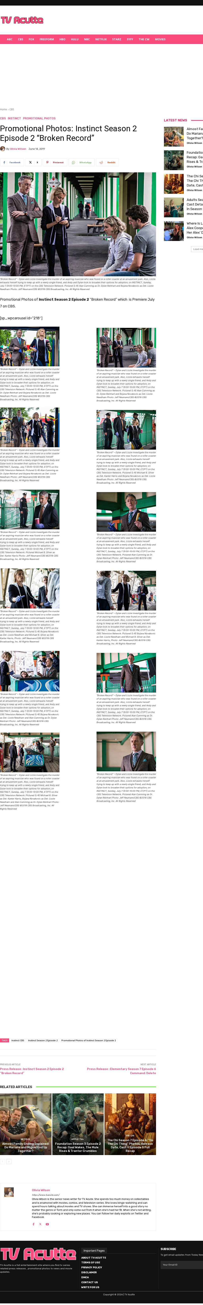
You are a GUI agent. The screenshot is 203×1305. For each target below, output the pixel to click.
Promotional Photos (39, 118)
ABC (9, 39)
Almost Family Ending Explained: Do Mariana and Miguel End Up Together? (25, 1147)
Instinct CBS (17, 1040)
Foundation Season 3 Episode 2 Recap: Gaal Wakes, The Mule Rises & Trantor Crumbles (78, 1147)
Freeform (47, 39)
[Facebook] (33, 1223)
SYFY (130, 39)
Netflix (101, 39)
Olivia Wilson (18, 149)
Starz (116, 39)
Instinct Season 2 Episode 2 (42, 1040)
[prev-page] (2, 1161)
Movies (160, 39)
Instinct (14, 118)
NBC (87, 39)
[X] (40, 1223)
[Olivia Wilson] (3, 148)
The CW (144, 39)
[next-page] (8, 1161)
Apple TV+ (77, 1139)
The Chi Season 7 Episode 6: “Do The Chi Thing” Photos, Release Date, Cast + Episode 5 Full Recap (130, 1145)
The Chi (129, 1136)
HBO (62, 39)
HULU (75, 39)
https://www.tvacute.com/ (45, 1195)
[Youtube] (47, 1223)
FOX (31, 39)
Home (3, 109)
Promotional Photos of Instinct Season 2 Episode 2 (88, 1040)
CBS (20, 39)
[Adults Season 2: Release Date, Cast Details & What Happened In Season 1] (174, 207)
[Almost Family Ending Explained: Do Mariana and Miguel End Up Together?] (26, 1124)
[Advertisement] (122, 20)
